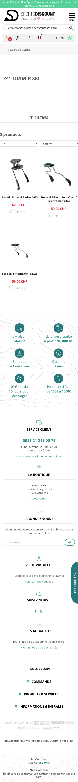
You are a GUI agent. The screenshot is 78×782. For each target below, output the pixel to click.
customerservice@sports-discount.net (39, 456)
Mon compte (41, 669)
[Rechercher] (29, 37)
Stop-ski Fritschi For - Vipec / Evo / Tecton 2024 (59, 199)
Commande (41, 681)
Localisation (39, 498)
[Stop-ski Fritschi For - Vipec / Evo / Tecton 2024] (58, 174)
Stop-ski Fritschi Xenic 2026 (19, 273)
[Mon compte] (19, 37)
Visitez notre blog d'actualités (39, 647)
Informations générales (41, 706)
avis (44, 763)
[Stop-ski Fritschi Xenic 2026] (19, 250)
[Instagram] (63, 38)
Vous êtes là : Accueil (19, 49)
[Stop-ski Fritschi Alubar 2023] (19, 174)
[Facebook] (57, 38)
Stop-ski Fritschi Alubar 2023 (19, 197)
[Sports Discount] (36, 15)
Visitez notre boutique (39, 581)
